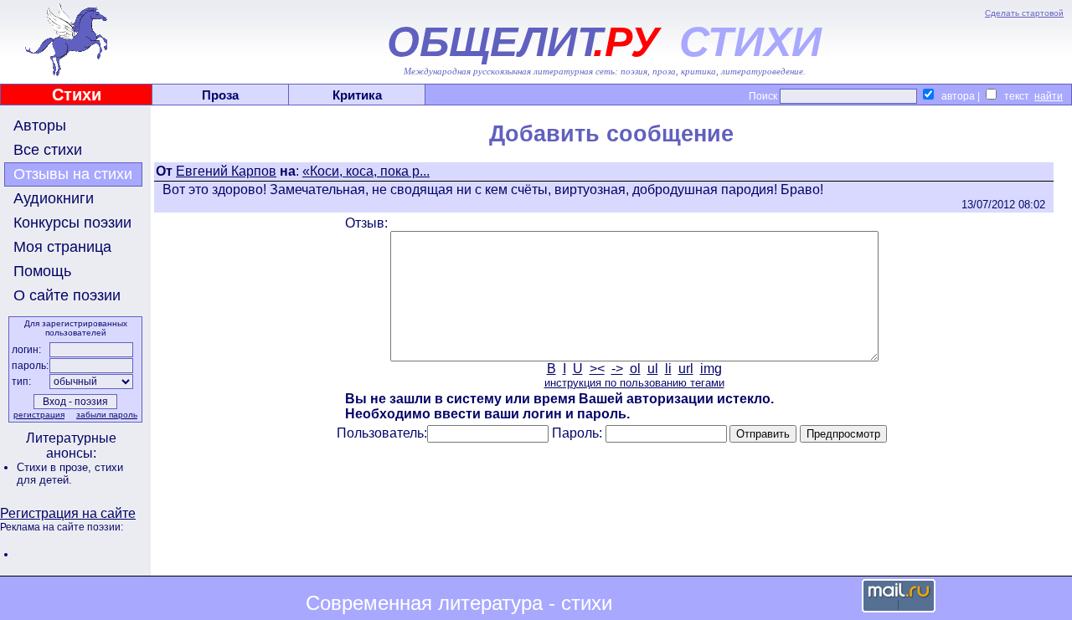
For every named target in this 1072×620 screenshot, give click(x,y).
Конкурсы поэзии (72, 222)
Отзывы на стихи (72, 174)
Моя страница (62, 246)
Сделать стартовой (1024, 13)
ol (635, 368)
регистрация (38, 414)
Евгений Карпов (226, 171)
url (685, 368)
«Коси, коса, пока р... (366, 171)
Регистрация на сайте (68, 513)
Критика (357, 95)
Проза (220, 95)
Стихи (76, 94)
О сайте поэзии (67, 295)
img (711, 368)
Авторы (39, 125)
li (668, 368)
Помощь (42, 271)
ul (652, 368)
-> (617, 368)
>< (597, 368)
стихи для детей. (70, 473)
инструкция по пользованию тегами (634, 383)
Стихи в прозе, (56, 467)
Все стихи (47, 149)
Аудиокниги (53, 198)
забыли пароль (106, 414)
